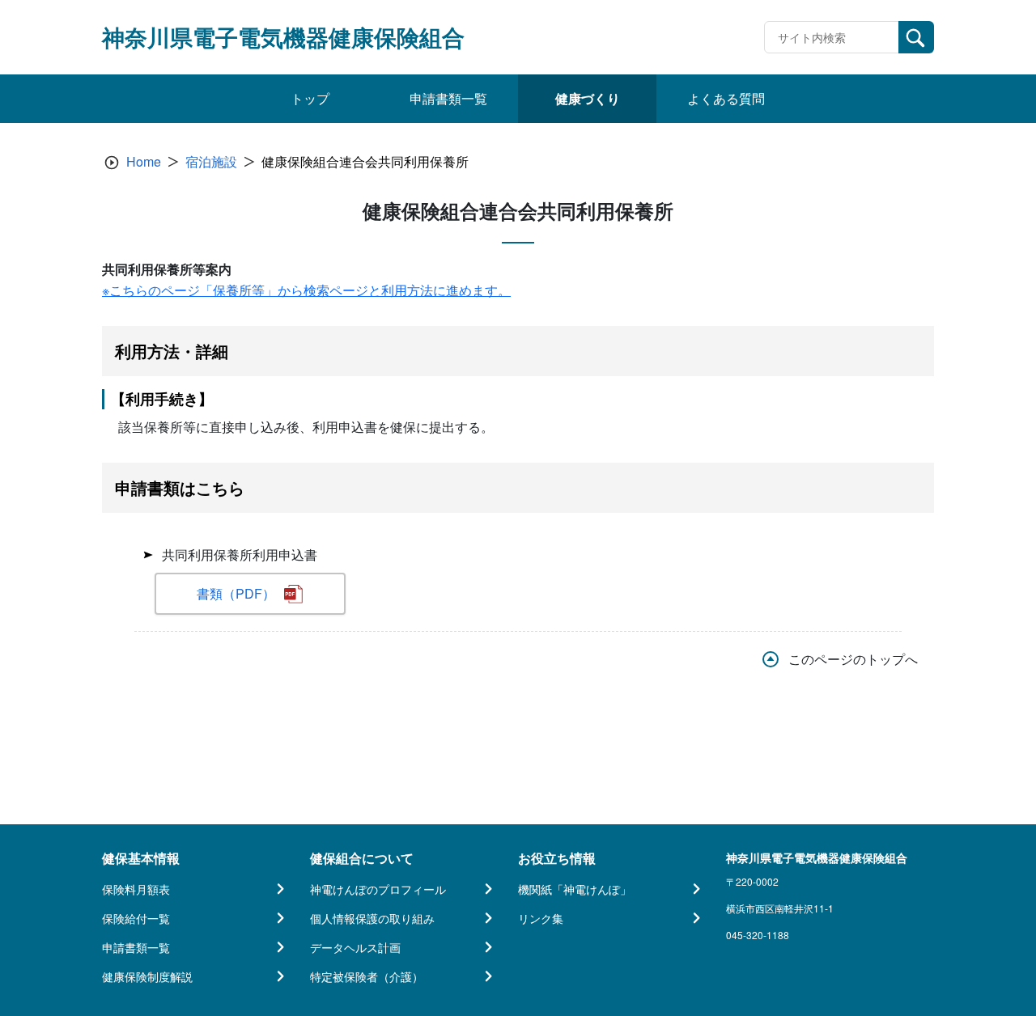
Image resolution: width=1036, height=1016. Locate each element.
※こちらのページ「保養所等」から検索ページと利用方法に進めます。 (306, 290)
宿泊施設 (211, 161)
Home (143, 161)
